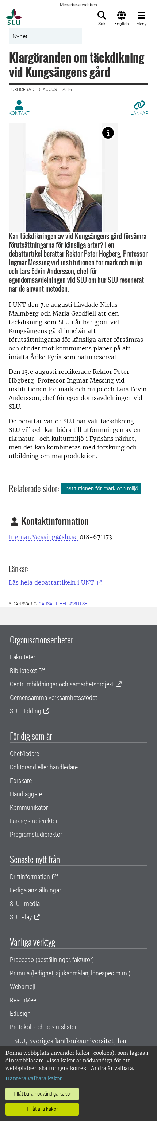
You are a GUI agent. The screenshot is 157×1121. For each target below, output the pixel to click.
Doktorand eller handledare (44, 767)
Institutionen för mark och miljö (101, 488)
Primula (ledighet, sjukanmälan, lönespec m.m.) (70, 973)
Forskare (21, 780)
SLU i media (25, 903)
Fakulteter (22, 657)
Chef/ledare (24, 753)
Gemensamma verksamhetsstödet (53, 697)
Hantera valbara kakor (33, 1078)
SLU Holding (25, 711)
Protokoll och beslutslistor (43, 1027)
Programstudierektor (36, 834)
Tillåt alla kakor (42, 1109)
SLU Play (21, 917)
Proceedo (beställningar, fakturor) (52, 959)
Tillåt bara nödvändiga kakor (42, 1093)
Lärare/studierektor (34, 821)
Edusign (20, 1013)
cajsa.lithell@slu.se (63, 603)
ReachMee (23, 1000)
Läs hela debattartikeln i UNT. (52, 582)
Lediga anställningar (35, 890)
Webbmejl (22, 986)
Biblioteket (23, 670)
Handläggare (26, 794)
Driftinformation (30, 876)
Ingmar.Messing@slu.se (43, 536)
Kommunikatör (29, 807)
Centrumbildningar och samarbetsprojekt (62, 684)
